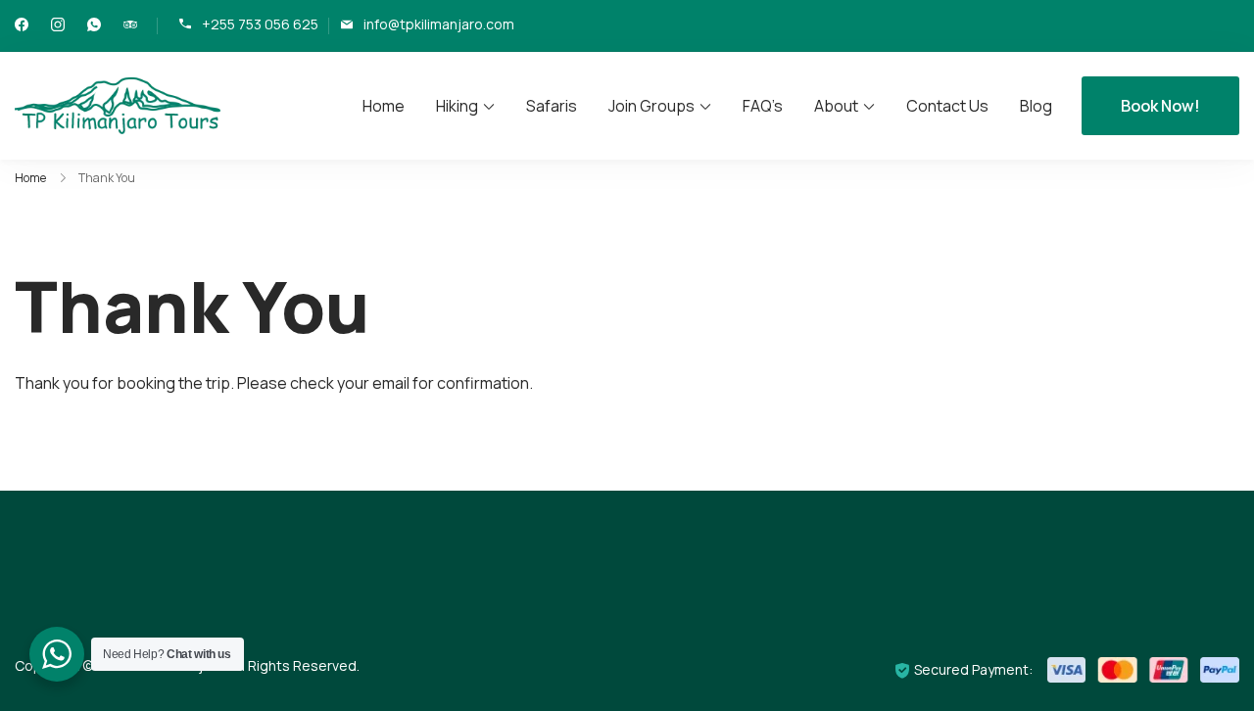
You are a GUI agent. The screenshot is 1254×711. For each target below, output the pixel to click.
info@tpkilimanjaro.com (438, 25)
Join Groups (651, 106)
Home (383, 106)
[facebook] (21, 26)
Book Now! (1160, 106)
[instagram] (58, 26)
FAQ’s (763, 106)
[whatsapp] (94, 26)
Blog (1036, 106)
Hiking (457, 106)
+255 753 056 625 (260, 25)
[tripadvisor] (130, 26)
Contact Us (947, 106)
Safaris (551, 106)
